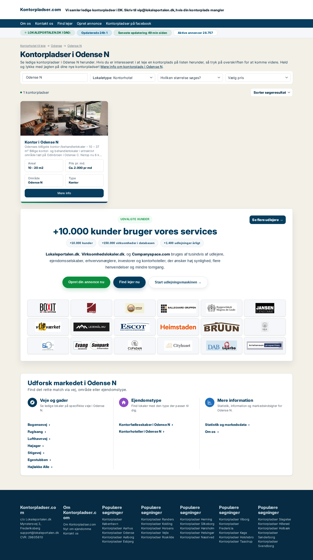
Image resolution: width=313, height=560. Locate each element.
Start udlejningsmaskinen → (178, 282)
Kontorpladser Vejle (155, 532)
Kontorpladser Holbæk (274, 528)
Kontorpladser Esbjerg (118, 541)
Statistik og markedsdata (226, 424)
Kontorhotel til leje (33, 45)
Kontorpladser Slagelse (274, 519)
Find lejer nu (129, 282)
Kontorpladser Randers (157, 519)
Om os (25, 23)
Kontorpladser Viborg (234, 519)
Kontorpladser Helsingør (197, 532)
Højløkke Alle (38, 467)
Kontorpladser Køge (233, 532)
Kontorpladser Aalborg (118, 537)
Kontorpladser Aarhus (117, 528)
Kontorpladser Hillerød (274, 524)
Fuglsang (35, 431)
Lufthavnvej (37, 439)
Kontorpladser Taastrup (236, 541)
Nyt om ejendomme (77, 529)
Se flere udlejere (267, 220)
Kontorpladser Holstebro (236, 537)
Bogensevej (37, 424)
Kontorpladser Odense (118, 532)
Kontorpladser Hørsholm (197, 528)
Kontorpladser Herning (196, 519)
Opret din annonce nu (86, 282)
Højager (34, 446)
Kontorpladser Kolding (156, 524)
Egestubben (38, 460)
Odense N (74, 45)
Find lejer (65, 23)
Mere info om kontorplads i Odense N (131, 67)
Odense (56, 45)
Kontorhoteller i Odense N (140, 431)
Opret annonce (89, 23)
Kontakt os (44, 23)
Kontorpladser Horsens (157, 528)
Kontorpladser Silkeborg (197, 524)
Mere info (64, 193)
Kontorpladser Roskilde (157, 537)
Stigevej (34, 453)
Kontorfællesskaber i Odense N (144, 424)
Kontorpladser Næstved (197, 537)
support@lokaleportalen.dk (39, 532)
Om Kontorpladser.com (79, 524)
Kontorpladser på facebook (128, 23)
